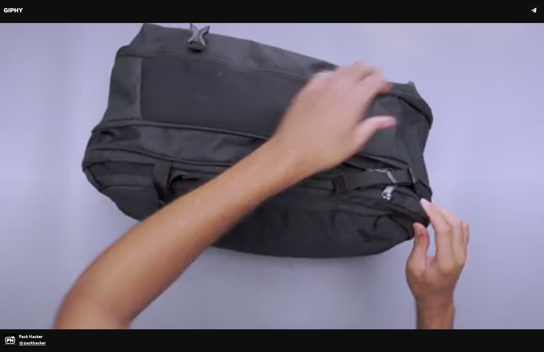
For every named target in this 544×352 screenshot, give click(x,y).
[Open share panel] (534, 10)
